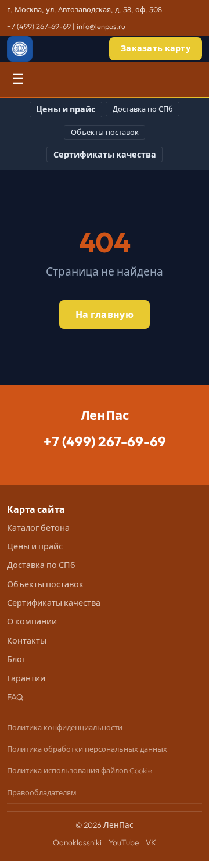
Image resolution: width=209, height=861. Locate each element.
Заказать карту (155, 48)
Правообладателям (42, 792)
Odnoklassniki (77, 842)
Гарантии (26, 678)
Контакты (26, 640)
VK (151, 842)
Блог (16, 659)
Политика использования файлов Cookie (79, 770)
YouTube (124, 842)
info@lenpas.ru (101, 26)
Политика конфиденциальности (64, 727)
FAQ (15, 697)
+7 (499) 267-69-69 (39, 26)
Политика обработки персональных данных (87, 748)
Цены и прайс (65, 109)
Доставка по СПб (143, 108)
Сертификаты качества (104, 154)
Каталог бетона (38, 528)
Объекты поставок (105, 132)
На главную (104, 314)
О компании (32, 621)
